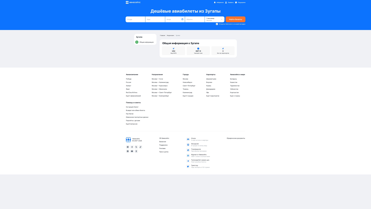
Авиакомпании (132, 74)
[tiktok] (140, 147)
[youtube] (132, 151)
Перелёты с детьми (133, 120)
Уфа (207, 92)
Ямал (128, 89)
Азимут (128, 86)
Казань (208, 86)
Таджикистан (235, 86)
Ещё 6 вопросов (131, 124)
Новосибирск (187, 82)
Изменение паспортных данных (137, 117)
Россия (128, 82)
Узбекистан (234, 89)
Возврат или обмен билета (135, 110)
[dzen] (128, 151)
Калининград (187, 92)
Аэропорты (210, 74)
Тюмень (185, 89)
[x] (136, 147)
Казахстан (233, 82)
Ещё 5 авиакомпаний (133, 96)
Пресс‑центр (163, 152)
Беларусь (233, 79)
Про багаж (129, 114)
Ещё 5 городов (188, 96)
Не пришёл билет (132, 107)
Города (186, 74)
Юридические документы (236, 138)
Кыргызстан (234, 92)
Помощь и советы (133, 103)
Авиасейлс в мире (237, 74)
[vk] (128, 147)
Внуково (209, 82)
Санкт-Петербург (189, 86)
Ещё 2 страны (235, 96)
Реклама (162, 148)
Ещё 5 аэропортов (212, 96)
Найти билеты (235, 19)
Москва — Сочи (157, 79)
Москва (185, 79)
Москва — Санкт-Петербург (162, 92)
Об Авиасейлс (164, 138)
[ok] (136, 151)
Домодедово (210, 89)
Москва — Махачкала (159, 89)
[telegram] (132, 147)
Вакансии (162, 142)
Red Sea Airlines (131, 92)
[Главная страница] (133, 2)
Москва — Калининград (160, 82)
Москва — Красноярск (160, 86)
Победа (128, 79)
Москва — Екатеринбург (160, 96)
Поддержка (163, 145)
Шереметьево (211, 79)
